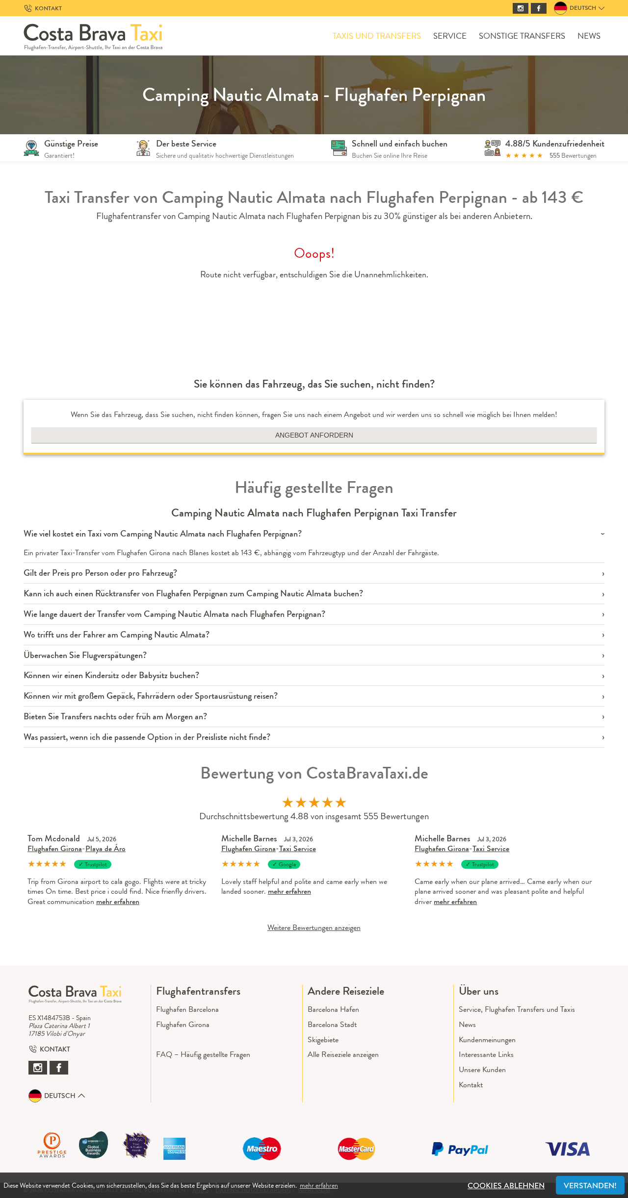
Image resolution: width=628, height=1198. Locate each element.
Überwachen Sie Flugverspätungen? (85, 655)
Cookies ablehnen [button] (506, 1185)
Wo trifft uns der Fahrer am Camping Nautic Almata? (116, 635)
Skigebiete (323, 1039)
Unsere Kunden (482, 1069)
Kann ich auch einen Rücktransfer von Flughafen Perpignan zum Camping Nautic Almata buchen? (193, 593)
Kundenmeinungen (487, 1039)
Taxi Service (297, 848)
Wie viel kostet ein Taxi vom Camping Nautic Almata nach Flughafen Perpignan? (163, 534)
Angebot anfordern (314, 435)
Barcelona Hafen (333, 1009)
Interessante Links (486, 1054)
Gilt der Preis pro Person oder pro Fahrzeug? (100, 573)
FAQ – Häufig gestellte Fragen (203, 1054)
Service (450, 36)
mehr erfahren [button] (319, 1185)
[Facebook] (539, 8)
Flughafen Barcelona (187, 1009)
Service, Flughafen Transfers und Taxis (517, 1009)
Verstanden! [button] (590, 1185)
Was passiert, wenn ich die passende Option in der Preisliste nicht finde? (147, 737)
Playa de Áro (105, 848)
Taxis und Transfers (377, 36)
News (589, 36)
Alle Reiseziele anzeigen (343, 1054)
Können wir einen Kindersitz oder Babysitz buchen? (111, 675)
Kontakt (471, 1084)
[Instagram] (520, 8)
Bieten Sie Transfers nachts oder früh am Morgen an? (115, 716)
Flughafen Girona (54, 848)
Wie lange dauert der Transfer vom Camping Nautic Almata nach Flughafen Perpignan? (174, 614)
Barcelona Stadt (332, 1024)
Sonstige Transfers (522, 36)
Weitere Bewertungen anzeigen (314, 927)
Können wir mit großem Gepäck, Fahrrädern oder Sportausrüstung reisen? (151, 696)
